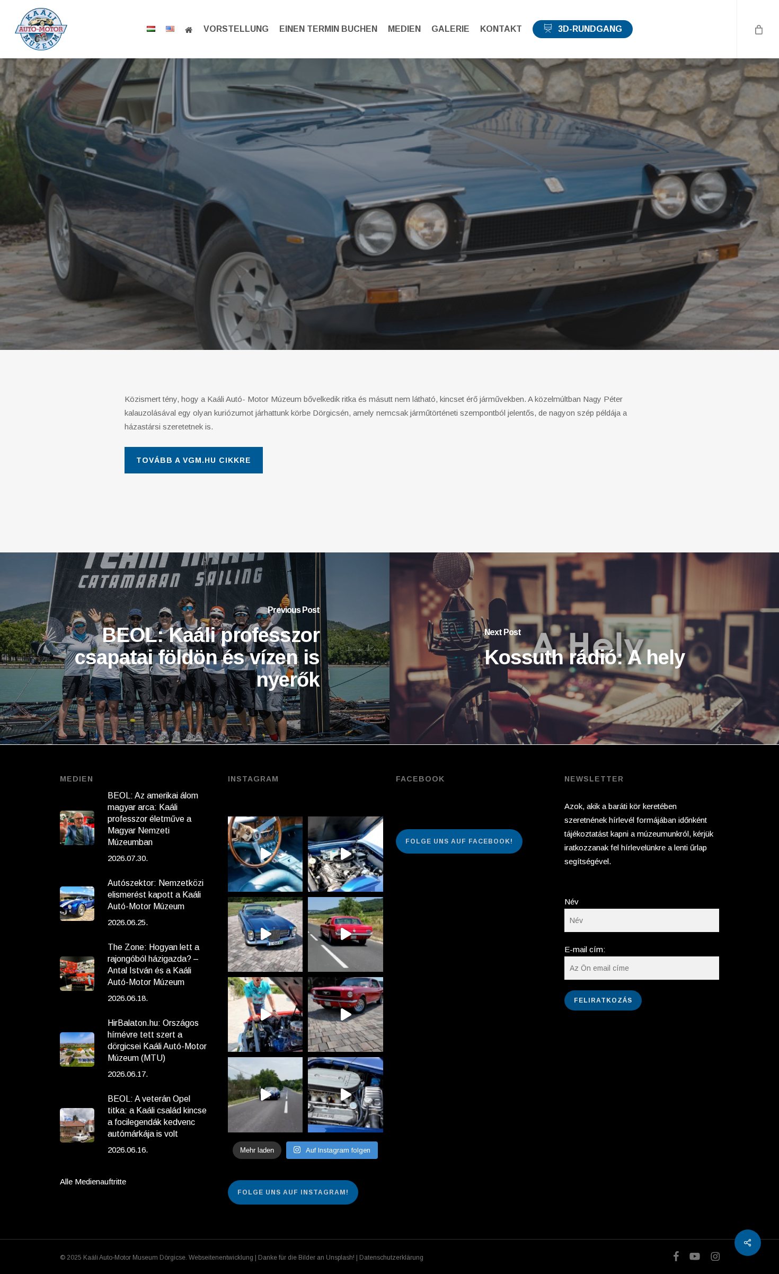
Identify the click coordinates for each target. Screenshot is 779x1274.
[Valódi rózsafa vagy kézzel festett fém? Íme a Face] (265, 853)
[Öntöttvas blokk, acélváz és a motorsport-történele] (345, 1094)
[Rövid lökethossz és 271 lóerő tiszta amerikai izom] (265, 1014)
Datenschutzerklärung (391, 1257)
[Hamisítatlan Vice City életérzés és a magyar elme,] (345, 1014)
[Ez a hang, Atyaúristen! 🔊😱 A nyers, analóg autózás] (265, 1094)
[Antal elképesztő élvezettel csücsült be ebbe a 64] (345, 934)
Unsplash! (340, 1257)
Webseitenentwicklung (221, 1257)
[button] (194, 460)
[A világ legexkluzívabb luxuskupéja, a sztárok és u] (265, 934)
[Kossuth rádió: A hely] (584, 648)
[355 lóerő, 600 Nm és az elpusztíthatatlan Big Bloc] (345, 853)
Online (389, 227)
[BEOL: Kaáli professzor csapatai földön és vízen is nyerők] (195, 648)
